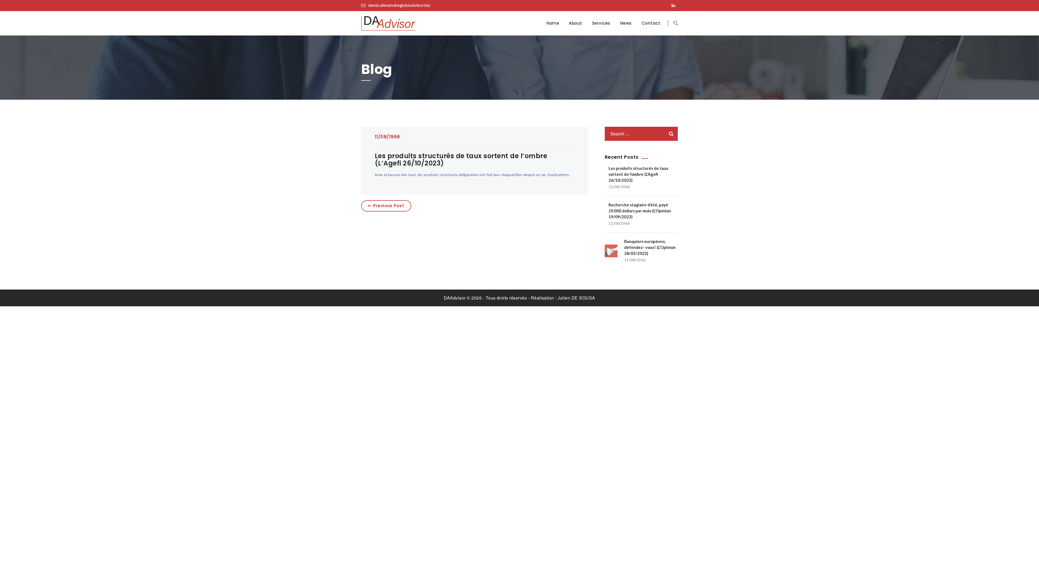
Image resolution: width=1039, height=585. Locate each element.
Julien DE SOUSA (576, 298)
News (626, 23)
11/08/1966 (387, 137)
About (575, 23)
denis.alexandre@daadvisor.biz (399, 5)
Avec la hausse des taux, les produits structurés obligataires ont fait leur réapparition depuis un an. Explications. (472, 175)
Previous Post (388, 206)
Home (553, 23)
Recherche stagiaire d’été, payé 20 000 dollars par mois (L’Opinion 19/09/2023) (640, 210)
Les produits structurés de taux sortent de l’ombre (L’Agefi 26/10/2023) (638, 174)
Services (601, 23)
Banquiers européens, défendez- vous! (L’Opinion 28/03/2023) (650, 247)
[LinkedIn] (675, 5)
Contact (651, 23)
